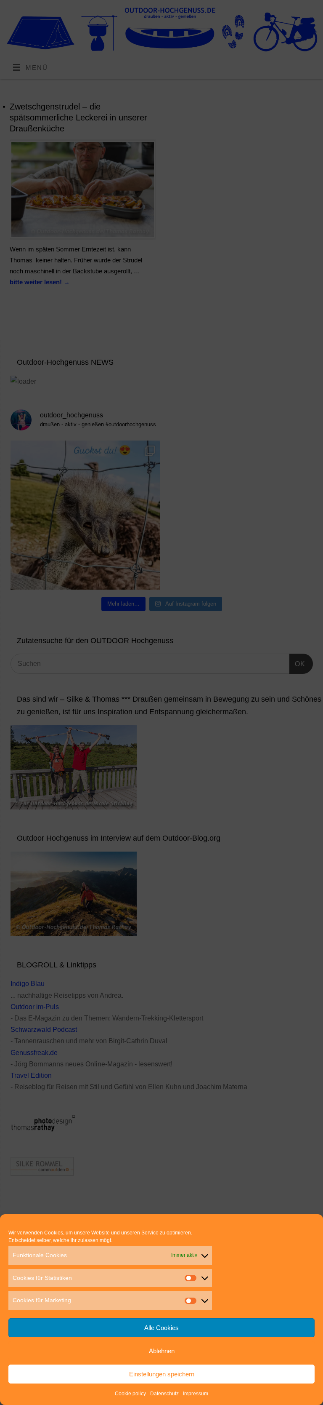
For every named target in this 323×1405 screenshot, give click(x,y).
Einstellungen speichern (161, 1374)
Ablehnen (162, 1350)
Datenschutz (164, 1394)
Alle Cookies (161, 1327)
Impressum (195, 1394)
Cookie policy (130, 1394)
